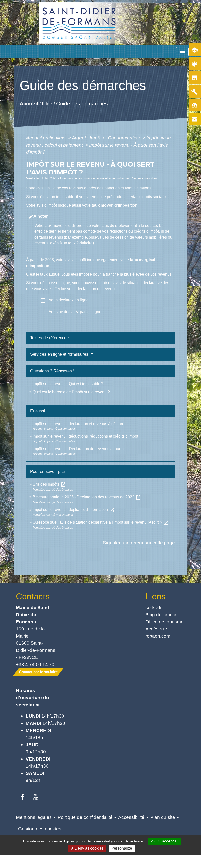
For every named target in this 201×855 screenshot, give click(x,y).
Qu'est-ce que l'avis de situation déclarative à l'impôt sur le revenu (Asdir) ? (101, 522)
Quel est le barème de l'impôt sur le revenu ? (71, 392)
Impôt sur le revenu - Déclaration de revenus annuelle (79, 449)
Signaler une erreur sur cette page (139, 542)
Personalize (121, 848)
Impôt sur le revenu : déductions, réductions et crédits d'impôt (85, 436)
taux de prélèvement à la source (129, 225)
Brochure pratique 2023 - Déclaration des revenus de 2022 (87, 497)
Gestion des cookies (39, 828)
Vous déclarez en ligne (64, 300)
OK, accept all (166, 841)
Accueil (29, 103)
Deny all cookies (89, 848)
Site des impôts (49, 484)
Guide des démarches (82, 103)
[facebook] (22, 797)
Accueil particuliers (46, 137)
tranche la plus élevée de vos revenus (139, 274)
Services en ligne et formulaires (59, 354)
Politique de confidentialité (85, 817)
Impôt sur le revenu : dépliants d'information (74, 510)
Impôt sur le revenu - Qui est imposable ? (68, 384)
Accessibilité (131, 817)
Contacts (33, 596)
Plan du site (162, 817)
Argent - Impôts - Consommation (106, 137)
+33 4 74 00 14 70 (35, 664)
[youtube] (35, 797)
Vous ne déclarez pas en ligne (70, 312)
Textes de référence (48, 337)
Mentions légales (34, 817)
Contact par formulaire (38, 672)
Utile (47, 103)
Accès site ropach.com (157, 632)
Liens (155, 596)
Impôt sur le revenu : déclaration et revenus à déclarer (79, 424)
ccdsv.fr (153, 607)
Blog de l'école (160, 614)
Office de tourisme (164, 621)
